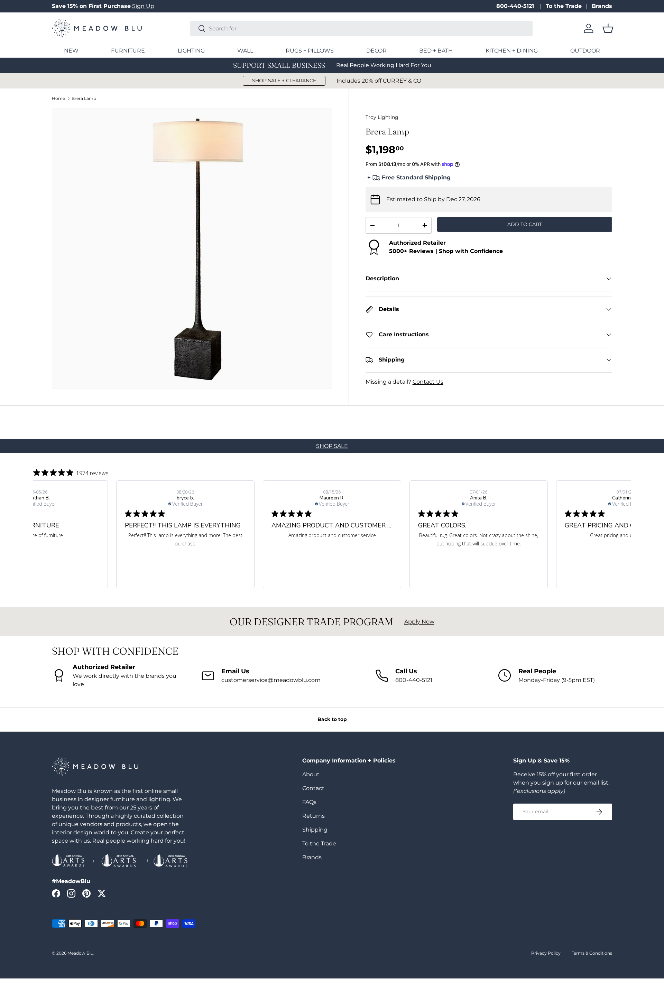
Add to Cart (524, 224)
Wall (245, 50)
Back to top (332, 719)
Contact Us (428, 381)
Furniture (128, 50)
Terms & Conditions (592, 953)
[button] (608, 28)
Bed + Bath (436, 50)
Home (58, 98)
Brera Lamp (84, 98)
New (71, 50)
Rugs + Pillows (310, 50)
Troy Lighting (382, 117)
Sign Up (143, 6)
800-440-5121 (516, 6)
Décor (376, 50)
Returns (313, 816)
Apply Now (419, 621)
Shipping (315, 829)
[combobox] (361, 28)
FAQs (309, 802)
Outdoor (585, 50)
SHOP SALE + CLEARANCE (284, 80)
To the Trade (564, 6)
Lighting (191, 50)
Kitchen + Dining (512, 50)
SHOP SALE (332, 446)
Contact (313, 788)
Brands (602, 6)
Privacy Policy (546, 953)
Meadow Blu (80, 953)
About (311, 774)
